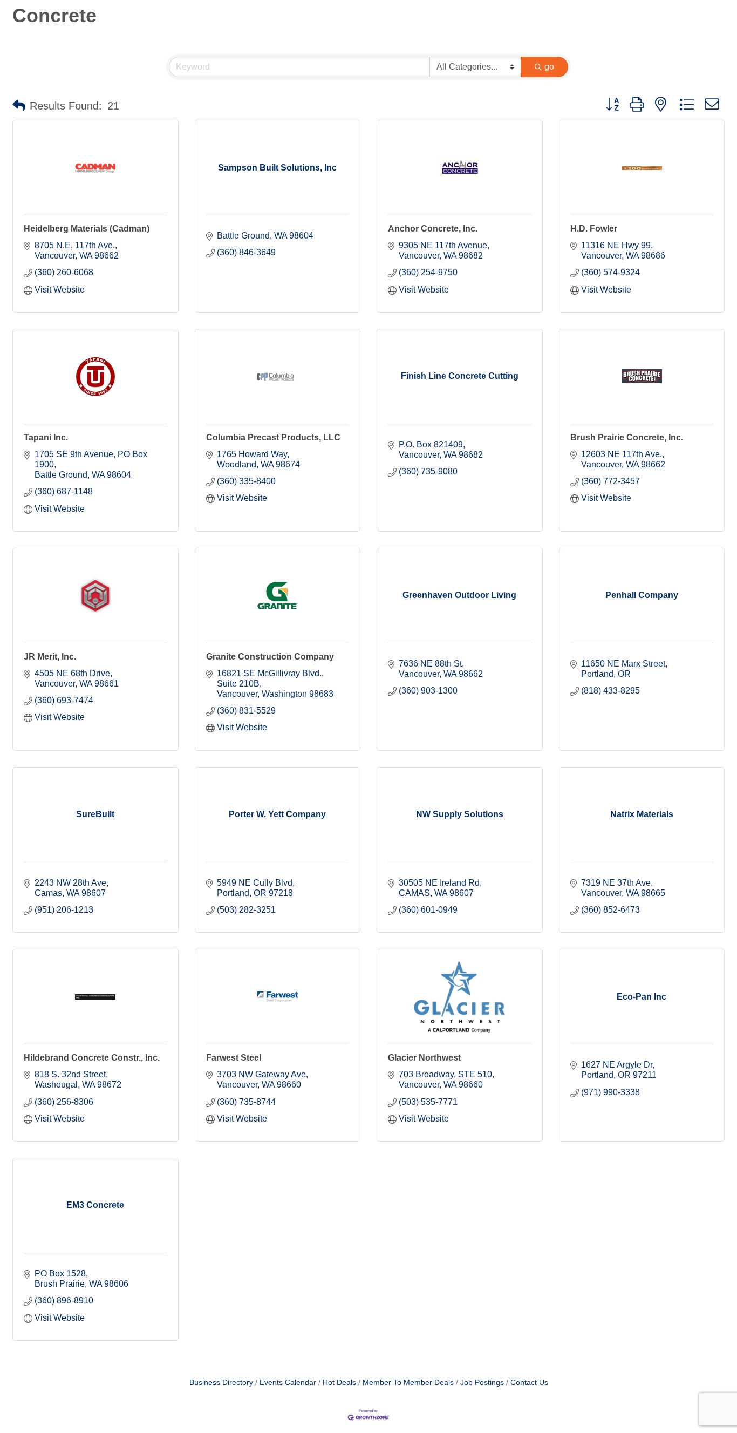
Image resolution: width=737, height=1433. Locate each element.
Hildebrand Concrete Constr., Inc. (92, 1057)
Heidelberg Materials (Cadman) (86, 228)
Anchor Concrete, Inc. (432, 228)
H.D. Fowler (593, 228)
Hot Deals (339, 1382)
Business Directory (221, 1382)
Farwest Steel (233, 1057)
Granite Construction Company (270, 656)
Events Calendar (288, 1382)
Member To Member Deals (408, 1382)
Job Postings (482, 1382)
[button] (18, 106)
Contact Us (529, 1382)
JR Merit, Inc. (50, 656)
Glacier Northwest (424, 1057)
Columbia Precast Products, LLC (273, 437)
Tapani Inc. (46, 437)
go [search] (549, 66)
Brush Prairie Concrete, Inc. (626, 437)
